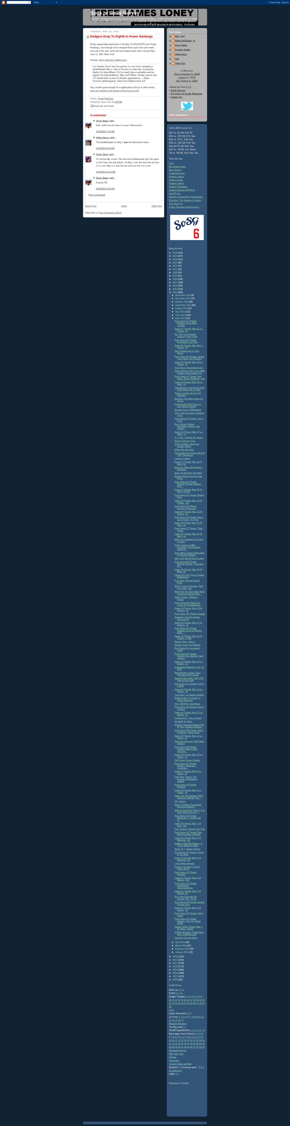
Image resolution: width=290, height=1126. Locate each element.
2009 (175, 970)
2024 (175, 259)
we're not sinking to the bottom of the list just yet (113, 90)
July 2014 (180, 311)
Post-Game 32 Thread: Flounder (186, 873)
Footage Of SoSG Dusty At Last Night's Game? (188, 405)
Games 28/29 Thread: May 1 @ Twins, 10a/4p (188, 928)
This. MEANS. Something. (187, 704)
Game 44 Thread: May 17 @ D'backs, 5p (188, 624)
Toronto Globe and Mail (180, 1064)
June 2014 (180, 315)
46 (179, 1047)
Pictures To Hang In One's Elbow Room (187, 868)
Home (124, 206)
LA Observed (175, 1070)
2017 (175, 282)
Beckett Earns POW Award (188, 410)
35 (182, 1044)
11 (173, 1000)
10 (170, 1000)
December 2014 (183, 295)
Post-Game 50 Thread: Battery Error (189, 496)
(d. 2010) (195, 74)
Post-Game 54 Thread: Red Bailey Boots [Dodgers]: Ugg (190, 377)
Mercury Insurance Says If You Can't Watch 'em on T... (190, 811)
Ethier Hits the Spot (184, 449)
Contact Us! (176, 97)
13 (179, 1000)
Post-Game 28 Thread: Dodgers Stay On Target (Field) (188, 921)
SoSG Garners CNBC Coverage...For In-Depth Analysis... (187, 547)
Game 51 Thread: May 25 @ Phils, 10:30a (188, 490)
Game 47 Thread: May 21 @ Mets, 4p (188, 535)
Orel (177, 59)
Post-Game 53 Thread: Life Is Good (189, 419)
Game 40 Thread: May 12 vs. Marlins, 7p (189, 713)
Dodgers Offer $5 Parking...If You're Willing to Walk (189, 844)
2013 (175, 956)
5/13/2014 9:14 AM (105, 148)
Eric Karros (182, 81)
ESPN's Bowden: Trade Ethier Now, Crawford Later (189, 933)
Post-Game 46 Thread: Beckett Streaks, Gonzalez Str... (189, 564)
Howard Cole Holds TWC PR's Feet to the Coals (189, 679)
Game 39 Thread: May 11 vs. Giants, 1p (189, 737)
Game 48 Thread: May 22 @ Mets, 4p (188, 524)
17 (191, 1000)
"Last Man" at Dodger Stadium (189, 695)
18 (194, 1000)
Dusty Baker (102, 121)
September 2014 (183, 305)
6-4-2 (171, 163)
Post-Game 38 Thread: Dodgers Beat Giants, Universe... (186, 749)
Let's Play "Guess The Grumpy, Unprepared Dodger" (186, 779)
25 (179, 1003)
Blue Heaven (175, 170)
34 (170, 1006)
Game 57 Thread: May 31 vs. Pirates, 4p (189, 330)
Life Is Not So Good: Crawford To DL (189, 414)
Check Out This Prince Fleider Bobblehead (189, 576)
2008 (175, 973)
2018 (175, 279)
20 (200, 1000)
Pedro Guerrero (182, 74)
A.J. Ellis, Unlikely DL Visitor (189, 437)
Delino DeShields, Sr (185, 41)
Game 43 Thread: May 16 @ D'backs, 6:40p (188, 637)
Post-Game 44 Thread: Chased (190, 614)
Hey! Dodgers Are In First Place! (187, 352)
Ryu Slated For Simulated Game (187, 649)
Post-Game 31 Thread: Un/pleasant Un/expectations (186, 885)
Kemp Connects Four (185, 441)
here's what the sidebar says (113, 60)
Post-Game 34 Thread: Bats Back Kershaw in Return (188, 833)
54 (203, 1047)
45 (176, 1047)
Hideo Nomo (102, 137)
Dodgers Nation (176, 183)
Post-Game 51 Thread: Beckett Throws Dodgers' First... (188, 484)
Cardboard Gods (177, 173)
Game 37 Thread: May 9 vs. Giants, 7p (188, 772)
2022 (175, 266)
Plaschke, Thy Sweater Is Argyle (185, 200)
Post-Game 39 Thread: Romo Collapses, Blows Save (189, 731)
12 (176, 1000)
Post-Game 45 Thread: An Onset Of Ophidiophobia (187, 604)
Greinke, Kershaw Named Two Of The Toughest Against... (189, 726)
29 (191, 1003)
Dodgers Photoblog (178, 187)
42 (203, 1044)
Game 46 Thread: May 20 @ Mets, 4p (188, 570)
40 (197, 1044)
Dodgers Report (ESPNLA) (182, 190)
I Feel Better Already (185, 863)
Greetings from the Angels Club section (187, 618)
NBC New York (176, 1054)
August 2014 (181, 308)
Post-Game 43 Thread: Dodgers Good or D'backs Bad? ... (188, 630)
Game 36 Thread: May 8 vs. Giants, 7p (188, 791)
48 (185, 1047)
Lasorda (182, 77)
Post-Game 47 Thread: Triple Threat (189, 529)
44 (173, 1047)
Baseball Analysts (177, 1050)
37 (188, 1044)
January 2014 (182, 952)
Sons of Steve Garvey (114, 13)
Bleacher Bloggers (178, 1023)
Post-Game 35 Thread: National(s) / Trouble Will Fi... (188, 818)
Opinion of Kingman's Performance (186, 197)
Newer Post (90, 206)
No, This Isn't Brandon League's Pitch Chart (186, 335)
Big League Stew (177, 166)
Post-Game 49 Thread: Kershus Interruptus (186, 507)
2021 (175, 269)
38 (191, 1044)
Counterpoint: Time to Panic (188, 718)
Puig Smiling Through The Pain (190, 829)
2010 (175, 966)
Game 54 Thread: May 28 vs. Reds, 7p (189, 383)
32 (200, 1003)
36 (185, 1044)
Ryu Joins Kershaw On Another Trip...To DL (186, 897)
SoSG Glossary (178, 90)
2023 (175, 262)
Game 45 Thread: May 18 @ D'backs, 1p (188, 609)
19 (197, 1000)
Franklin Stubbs (182, 50)
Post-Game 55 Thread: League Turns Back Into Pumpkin (189, 357)
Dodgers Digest (176, 176)
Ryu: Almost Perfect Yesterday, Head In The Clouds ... (187, 426)
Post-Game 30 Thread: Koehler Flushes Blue (190, 903)
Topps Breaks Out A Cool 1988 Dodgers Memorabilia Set (189, 372)
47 (182, 1047)
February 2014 (182, 949)
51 (194, 1047)
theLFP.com (175, 193)
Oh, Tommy (180, 801)
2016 (175, 285)
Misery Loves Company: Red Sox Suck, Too (189, 587)
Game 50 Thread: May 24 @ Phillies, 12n (188, 501)
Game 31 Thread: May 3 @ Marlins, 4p (188, 892)
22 (170, 1003)
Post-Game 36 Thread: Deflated (186, 786)
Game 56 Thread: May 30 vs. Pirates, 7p (189, 346)
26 (182, 1003)
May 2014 (180, 318)
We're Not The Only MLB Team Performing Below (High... (190, 592)
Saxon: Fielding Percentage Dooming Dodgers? (188, 805)
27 (185, 1003)
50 (191, 1047)
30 (194, 1003)
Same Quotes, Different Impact (186, 598)
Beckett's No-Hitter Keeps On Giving (189, 400)
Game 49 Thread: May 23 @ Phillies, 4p (188, 513)
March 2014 (181, 945)
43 (170, 1047)
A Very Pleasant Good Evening (184, 207)
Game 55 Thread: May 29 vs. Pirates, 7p (189, 363)
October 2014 (182, 302)
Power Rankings (106, 98)
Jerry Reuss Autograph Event (189, 367)
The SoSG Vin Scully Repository (186, 94)
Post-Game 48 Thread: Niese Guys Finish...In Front (189, 518)
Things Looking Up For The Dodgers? (188, 394)
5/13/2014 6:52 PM (105, 189)
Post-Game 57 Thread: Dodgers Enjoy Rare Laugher (186, 323)
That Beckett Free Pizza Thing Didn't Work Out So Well (189, 388)
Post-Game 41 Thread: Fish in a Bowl (189, 685)
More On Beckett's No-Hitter (188, 473)
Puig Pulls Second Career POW (187, 581)
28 (188, 1003)
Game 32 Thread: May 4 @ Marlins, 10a (188, 879)
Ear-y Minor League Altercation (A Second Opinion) (189, 554)
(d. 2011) (193, 81)
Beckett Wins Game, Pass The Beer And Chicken (188, 674)
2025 (175, 256)
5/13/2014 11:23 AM (105, 172)
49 (188, 1047)
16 (188, 1000)
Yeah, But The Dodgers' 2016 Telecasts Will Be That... (189, 797)
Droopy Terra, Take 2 (185, 641)
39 (194, 1044)
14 (182, 1000)
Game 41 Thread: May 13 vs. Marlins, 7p (189, 690)
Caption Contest (182, 458)
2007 (175, 976)
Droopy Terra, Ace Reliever (188, 645)
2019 (175, 275)
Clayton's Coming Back (186, 938)
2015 (175, 289)
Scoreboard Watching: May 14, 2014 (190, 668)
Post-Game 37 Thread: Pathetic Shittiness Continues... (186, 765)
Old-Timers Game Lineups (187, 760)
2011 (175, 963)
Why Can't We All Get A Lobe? (189, 558)
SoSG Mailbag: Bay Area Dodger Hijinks (187, 445)
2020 (175, 272)
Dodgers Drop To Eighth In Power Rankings (121, 36)
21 (203, 1000)
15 (185, 1000)
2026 (175, 252)
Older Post (157, 206)
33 (203, 1003)
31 (197, 1003)
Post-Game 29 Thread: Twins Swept (189, 914)
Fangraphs (174, 1060)
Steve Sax (180, 63)
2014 (175, 292)
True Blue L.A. (176, 203)
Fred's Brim (102, 154)
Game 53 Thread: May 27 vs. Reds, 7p (189, 433)
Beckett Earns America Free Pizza (188, 477)
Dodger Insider (176, 180)
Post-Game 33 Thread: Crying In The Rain (189, 853)
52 (197, 1047)
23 (173, 1003)
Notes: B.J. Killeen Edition (187, 849)
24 (176, 1003)
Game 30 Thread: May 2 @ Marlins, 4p (188, 909)
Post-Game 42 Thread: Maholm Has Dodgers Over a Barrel (189, 656)
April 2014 (180, 942)
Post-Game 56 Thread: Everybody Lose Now (186, 341)
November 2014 (183, 298)
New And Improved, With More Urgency (189, 742)
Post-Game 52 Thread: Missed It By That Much (189, 454)
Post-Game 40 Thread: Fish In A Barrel (189, 708)
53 (200, 1047)
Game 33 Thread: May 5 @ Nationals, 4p (188, 859)
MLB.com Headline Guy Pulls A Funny (189, 540)
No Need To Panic (183, 721)
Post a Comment (97, 195)
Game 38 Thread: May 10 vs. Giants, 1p (189, 755)
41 (200, 1044)
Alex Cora (180, 36)
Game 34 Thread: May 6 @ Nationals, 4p (188, 839)
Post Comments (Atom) (110, 213)
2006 (175, 979)
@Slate (172, 1057)
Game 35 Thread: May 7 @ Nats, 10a (188, 824)
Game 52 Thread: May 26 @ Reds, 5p (188, 463)
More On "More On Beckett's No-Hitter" (189, 468)
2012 (175, 960)
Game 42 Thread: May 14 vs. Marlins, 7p (189, 662)
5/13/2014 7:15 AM (105, 131)
